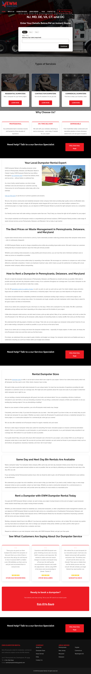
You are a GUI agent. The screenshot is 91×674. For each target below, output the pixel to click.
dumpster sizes (16, 379)
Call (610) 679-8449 (74, 147)
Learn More (15, 102)
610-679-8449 (66, 11)
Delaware (61, 657)
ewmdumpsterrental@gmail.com (15, 662)
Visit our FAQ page (10, 195)
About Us (38, 647)
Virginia (77, 647)
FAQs (37, 657)
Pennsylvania (62, 647)
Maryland (61, 653)
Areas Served (40, 653)
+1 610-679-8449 (9, 660)
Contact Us (39, 660)
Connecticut (78, 650)
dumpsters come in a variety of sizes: (22, 289)
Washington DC (79, 653)
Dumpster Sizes (40, 650)
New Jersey (62, 650)
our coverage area (17, 175)
